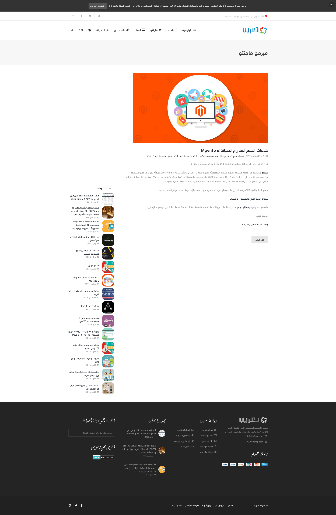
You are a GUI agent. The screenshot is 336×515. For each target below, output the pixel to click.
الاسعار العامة (207, 435)
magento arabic (214, 156)
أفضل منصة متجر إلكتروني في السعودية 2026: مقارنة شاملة (84, 197)
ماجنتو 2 (263, 172)
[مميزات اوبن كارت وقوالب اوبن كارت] (108, 361)
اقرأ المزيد (259, 239)
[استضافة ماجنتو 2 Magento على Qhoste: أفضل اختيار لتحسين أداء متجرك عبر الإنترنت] (108, 226)
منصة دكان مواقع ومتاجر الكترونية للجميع (87, 252)
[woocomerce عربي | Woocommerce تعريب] (108, 321)
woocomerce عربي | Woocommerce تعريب (88, 319)
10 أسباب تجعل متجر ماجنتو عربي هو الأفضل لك (84, 387)
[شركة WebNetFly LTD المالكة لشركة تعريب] (108, 240)
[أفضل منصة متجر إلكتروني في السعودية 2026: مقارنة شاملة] (108, 199)
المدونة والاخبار (206, 446)
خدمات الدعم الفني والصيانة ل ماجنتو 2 (249, 199)
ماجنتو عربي (173, 156)
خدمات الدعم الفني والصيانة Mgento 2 (234, 150)
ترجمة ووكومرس (182, 441)
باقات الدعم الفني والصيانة (255, 224)
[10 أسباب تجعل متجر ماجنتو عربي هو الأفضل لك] (108, 388)
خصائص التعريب (183, 435)
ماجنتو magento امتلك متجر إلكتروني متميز (86, 346)
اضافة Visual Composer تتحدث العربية (84, 292)
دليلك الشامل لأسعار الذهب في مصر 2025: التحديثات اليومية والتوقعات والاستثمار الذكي (85, 211)
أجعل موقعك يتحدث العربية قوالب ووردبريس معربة (84, 373)
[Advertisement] (91, 125)
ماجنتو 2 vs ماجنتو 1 (90, 306)
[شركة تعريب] (103, 457)
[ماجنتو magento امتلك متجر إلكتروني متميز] (108, 348)
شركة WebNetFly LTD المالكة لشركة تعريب (84, 238)
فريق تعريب (232, 156)
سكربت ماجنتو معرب (196, 156)
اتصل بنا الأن (184, 446)
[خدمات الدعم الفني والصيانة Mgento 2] (108, 280)
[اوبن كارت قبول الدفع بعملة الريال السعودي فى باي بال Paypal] (108, 334)
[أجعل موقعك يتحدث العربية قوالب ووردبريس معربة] (108, 375)
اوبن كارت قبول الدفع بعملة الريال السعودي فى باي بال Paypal (83, 333)
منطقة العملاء (206, 452)
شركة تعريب (207, 430)
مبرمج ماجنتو (161, 156)
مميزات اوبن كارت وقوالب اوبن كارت (85, 360)
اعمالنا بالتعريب (183, 430)
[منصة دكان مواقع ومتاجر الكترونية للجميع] (108, 253)
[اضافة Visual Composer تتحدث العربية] (108, 294)
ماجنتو (183, 156)
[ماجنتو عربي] (108, 267)
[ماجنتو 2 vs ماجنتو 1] (108, 307)
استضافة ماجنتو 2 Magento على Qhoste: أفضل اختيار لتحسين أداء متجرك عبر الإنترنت (85, 225)
